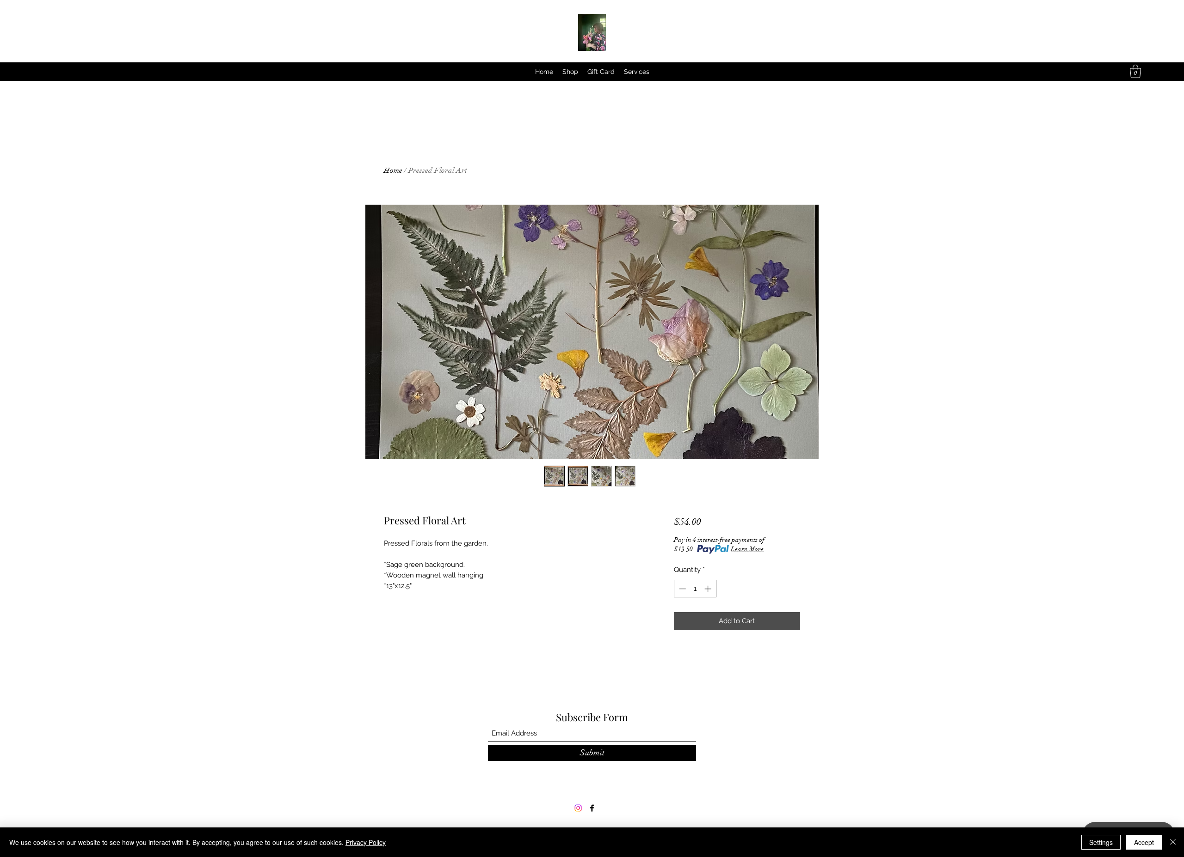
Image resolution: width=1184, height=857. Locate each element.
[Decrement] (681, 588)
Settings (1101, 842)
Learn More (747, 549)
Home (393, 170)
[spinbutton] (695, 588)
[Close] (1172, 842)
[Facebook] (592, 808)
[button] (1135, 71)
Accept (1144, 842)
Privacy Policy (365, 842)
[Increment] (709, 588)
